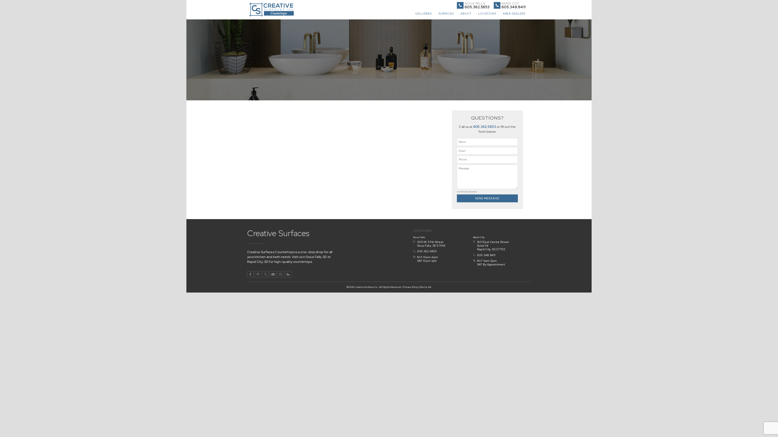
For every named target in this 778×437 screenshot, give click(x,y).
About (466, 13)
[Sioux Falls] (460, 5)
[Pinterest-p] (258, 274)
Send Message (487, 198)
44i (429, 287)
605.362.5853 (484, 127)
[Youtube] (273, 274)
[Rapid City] (497, 5)
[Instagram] (280, 274)
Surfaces (446, 13)
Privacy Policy (410, 287)
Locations (487, 13)
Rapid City (510, 3)
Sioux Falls (475, 3)
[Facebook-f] (250, 274)
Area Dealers (514, 13)
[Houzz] (288, 274)
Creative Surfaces (278, 233)
